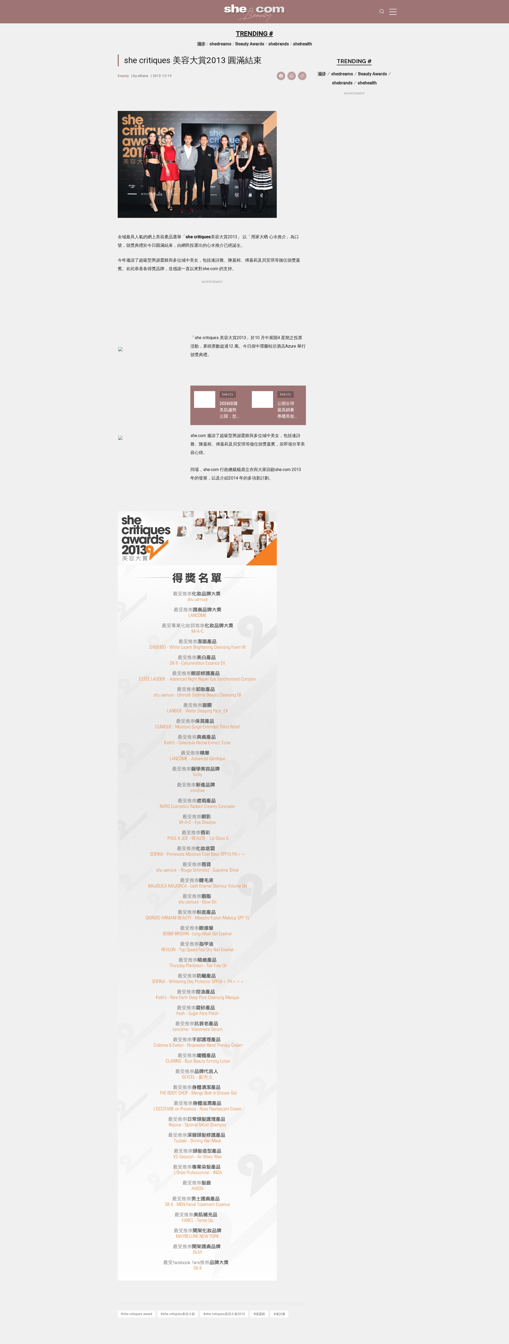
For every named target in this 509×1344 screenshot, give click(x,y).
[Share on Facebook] (281, 76)
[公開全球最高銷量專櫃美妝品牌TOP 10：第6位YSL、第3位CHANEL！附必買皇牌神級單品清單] (262, 405)
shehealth (302, 43)
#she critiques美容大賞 (178, 1314)
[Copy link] (302, 76)
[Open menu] (393, 12)
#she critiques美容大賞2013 (224, 1314)
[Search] (382, 12)
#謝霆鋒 (259, 1314)
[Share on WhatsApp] (291, 76)
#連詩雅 (279, 1314)
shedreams (220, 43)
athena (143, 76)
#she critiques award (136, 1314)
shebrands (278, 43)
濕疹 (201, 43)
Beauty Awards (249, 43)
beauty (123, 76)
